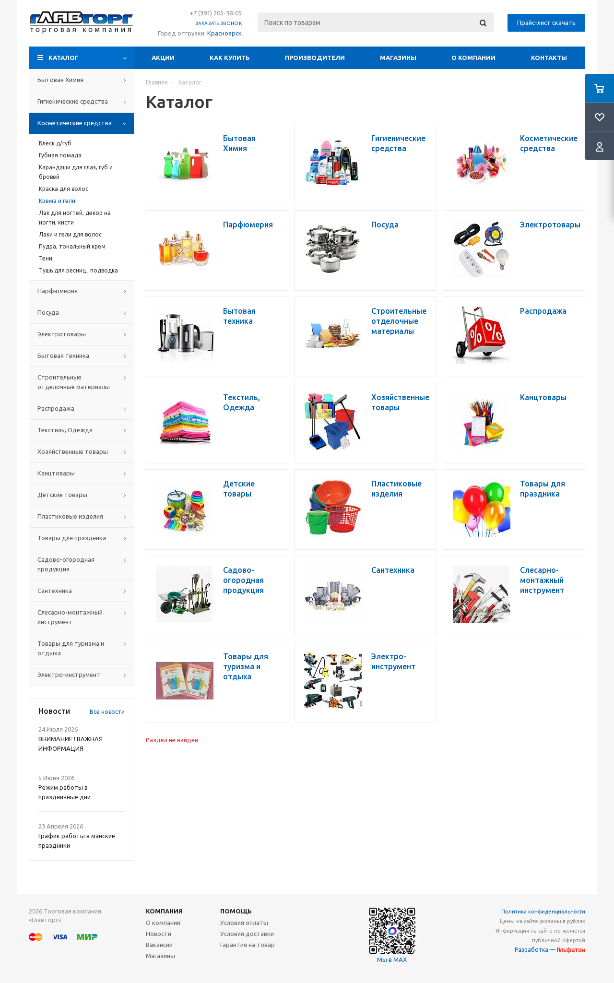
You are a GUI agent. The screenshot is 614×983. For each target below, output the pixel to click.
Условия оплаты (244, 922)
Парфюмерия (57, 290)
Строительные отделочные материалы (73, 382)
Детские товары (62, 494)
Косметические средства (74, 122)
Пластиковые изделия (70, 516)
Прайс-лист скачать (546, 22)
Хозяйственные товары (72, 451)
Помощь (236, 911)
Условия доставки (247, 933)
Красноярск (224, 33)
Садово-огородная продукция (65, 564)
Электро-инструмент (68, 674)
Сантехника (54, 590)
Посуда (48, 312)
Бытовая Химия (60, 79)
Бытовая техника (63, 355)
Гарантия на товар (247, 944)
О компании (473, 57)
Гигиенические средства (72, 101)
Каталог (63, 57)
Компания (164, 911)
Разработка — (536, 950)
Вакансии (159, 944)
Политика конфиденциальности (543, 911)
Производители (315, 57)
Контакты (549, 57)
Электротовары (61, 334)
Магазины (398, 57)
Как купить (230, 57)
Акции (163, 57)
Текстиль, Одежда (65, 429)
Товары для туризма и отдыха (70, 648)
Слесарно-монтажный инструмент (70, 617)
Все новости (107, 712)
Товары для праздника (71, 537)
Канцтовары (56, 473)
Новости (158, 933)
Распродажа (55, 408)
